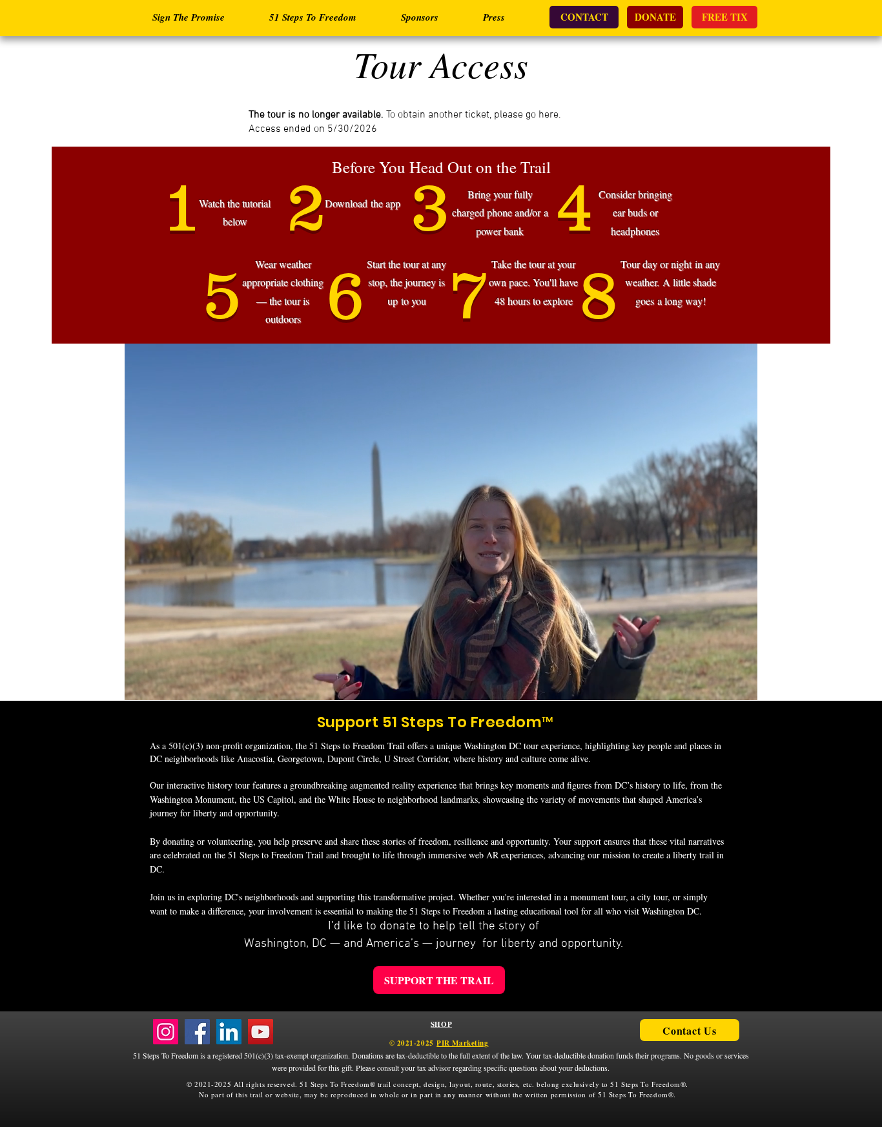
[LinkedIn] (228, 1031)
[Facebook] (197, 1031)
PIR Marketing (462, 1043)
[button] (740, 686)
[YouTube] (260, 1031)
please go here (526, 115)
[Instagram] (165, 1031)
